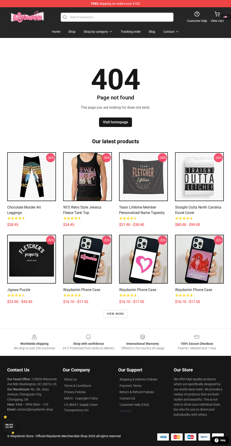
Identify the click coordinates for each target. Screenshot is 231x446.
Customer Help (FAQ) (134, 404)
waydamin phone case (81, 290)
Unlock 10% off (9, 426)
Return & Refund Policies (137, 392)
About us (70, 379)
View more (115, 313)
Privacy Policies (75, 392)
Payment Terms (130, 385)
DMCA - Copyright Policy (81, 398)
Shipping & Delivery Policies (138, 379)
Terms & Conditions (77, 385)
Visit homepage (115, 122)
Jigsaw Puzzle (18, 290)
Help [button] (223, 440)
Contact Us (127, 398)
